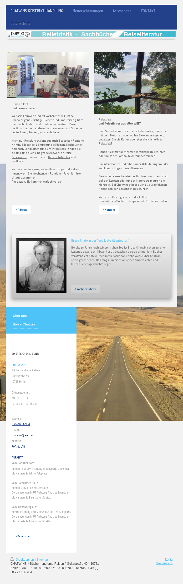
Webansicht (164, 563)
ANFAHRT (17, 457)
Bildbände (28, 144)
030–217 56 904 (21, 424)
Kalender (17, 148)
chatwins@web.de (22, 435)
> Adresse (21, 209)
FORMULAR (18, 447)
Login (169, 559)
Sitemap (42, 559)
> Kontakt (108, 209)
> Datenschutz (23, 536)
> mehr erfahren (85, 289)
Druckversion (25, 559)
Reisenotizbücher (59, 157)
